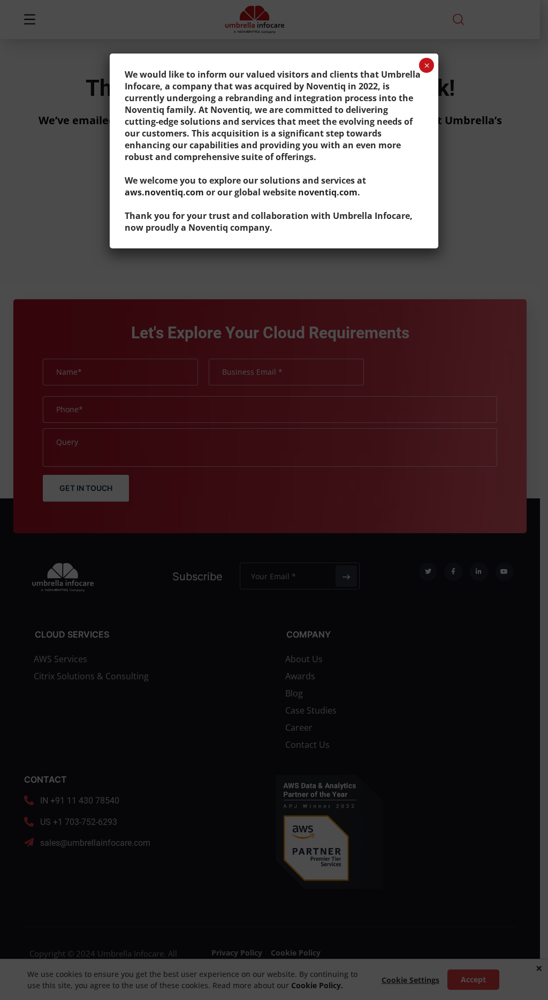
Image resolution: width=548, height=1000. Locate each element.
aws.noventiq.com (164, 192)
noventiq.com (327, 192)
